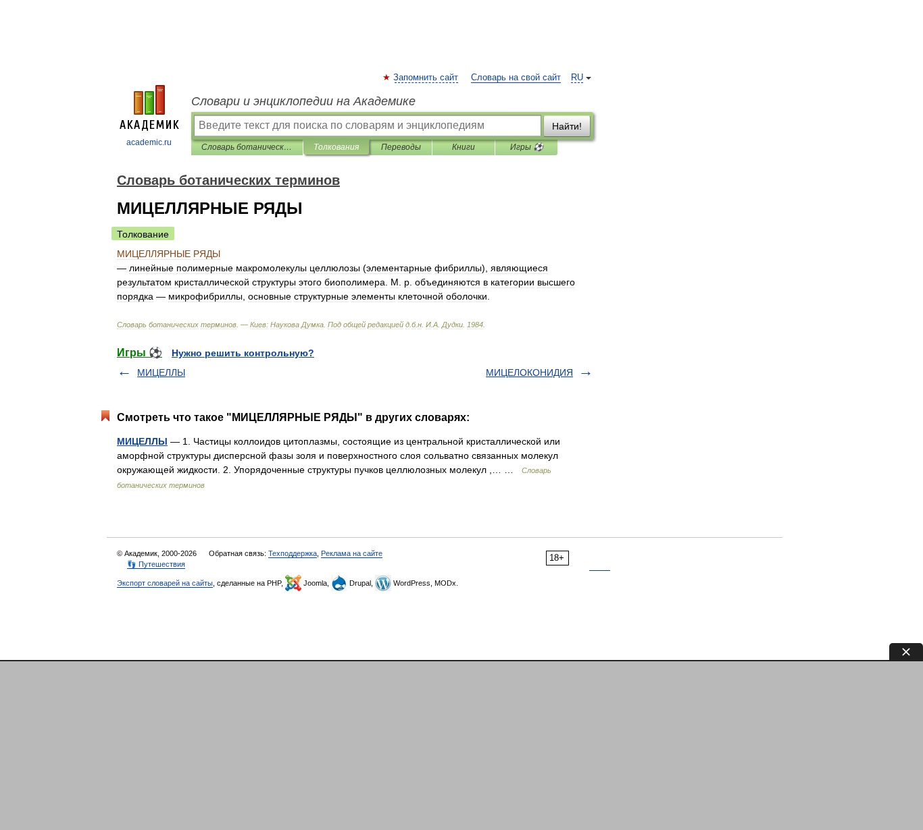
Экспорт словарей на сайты (165, 583)
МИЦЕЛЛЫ (161, 372)
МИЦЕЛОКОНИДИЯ (529, 372)
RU (577, 77)
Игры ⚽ (526, 147)
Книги (463, 147)
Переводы (401, 147)
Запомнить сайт (426, 77)
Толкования (336, 147)
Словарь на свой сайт (516, 77)
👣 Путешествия (156, 564)
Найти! (567, 126)
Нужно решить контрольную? (243, 353)
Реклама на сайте (351, 553)
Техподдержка (292, 553)
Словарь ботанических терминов (247, 147)
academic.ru (149, 142)
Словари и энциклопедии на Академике (303, 101)
